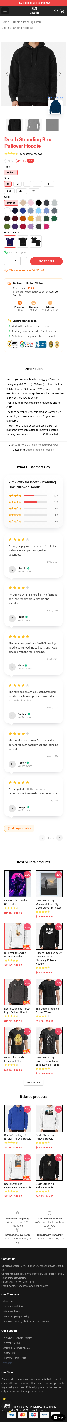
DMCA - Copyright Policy (16, 1316)
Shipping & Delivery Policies (17, 1338)
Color (7, 196)
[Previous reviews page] (42, 838)
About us (8, 1301)
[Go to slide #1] (15, 125)
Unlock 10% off (7, 1406)
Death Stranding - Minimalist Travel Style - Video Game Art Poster (48, 904)
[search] (56, 11)
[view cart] (62, 11)
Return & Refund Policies (16, 1348)
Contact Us (9, 1353)
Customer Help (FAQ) (14, 1358)
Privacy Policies (11, 1311)
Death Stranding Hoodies (17, 27)
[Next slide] (60, 74)
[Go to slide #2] (33, 125)
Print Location (12, 232)
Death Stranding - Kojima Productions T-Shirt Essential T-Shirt (48, 1061)
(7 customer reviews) (31, 153)
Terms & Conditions (13, 1306)
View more (33, 1082)
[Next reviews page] (59, 838)
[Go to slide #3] (52, 125)
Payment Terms (11, 1343)
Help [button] (60, 1417)
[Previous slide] (7, 74)
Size (6, 178)
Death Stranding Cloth (27, 22)
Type (7, 166)
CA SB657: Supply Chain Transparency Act (26, 1321)
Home (5, 22)
